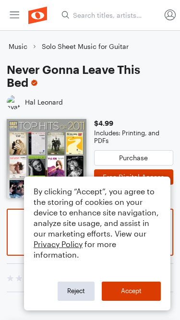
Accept (131, 291)
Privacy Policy (58, 244)
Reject (76, 291)
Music (18, 46)
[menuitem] (14, 15)
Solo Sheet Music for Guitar (85, 46)
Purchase (133, 158)
